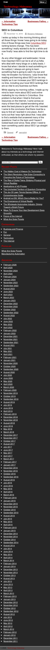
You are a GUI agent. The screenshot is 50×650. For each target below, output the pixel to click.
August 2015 (9, 515)
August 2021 (9, 345)
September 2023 (10, 285)
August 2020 (9, 372)
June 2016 (8, 485)
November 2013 (10, 572)
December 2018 (10, 416)
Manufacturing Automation (13, 253)
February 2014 (10, 563)
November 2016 (10, 470)
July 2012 (7, 617)
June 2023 (8, 291)
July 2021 (7, 348)
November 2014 (10, 536)
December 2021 (10, 336)
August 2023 (9, 288)
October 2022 (9, 309)
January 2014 (9, 566)
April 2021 (7, 354)
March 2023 (8, 297)
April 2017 (7, 455)
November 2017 (10, 437)
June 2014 (8, 551)
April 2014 (7, 557)
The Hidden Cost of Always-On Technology (22, 171)
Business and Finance (13, 228)
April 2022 (7, 327)
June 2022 (8, 321)
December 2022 (10, 303)
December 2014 (10, 533)
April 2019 (7, 411)
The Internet (8, 240)
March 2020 (8, 387)
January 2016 (9, 500)
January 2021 (9, 360)
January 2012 (9, 635)
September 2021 (10, 342)
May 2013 (7, 587)
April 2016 (7, 491)
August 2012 (9, 614)
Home (5, 2)
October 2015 (9, 509)
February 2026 (10, 264)
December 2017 (10, 434)
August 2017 (9, 443)
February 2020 (10, 390)
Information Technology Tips (10, 23)
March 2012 (8, 629)
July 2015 (7, 518)
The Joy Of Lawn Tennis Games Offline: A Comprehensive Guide (22, 194)
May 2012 (7, 623)
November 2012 (10, 605)
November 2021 (10, 339)
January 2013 (9, 599)
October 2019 (9, 396)
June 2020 (8, 378)
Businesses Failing (38, 21)
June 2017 (8, 449)
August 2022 (9, 315)
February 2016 (10, 497)
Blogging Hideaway (35, 33)
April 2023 (7, 294)
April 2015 (7, 524)
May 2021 (7, 351)
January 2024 (9, 279)
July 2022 (7, 318)
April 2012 (7, 626)
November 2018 (10, 419)
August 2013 (9, 578)
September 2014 (10, 542)
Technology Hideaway (18, 6)
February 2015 (10, 527)
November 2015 (10, 506)
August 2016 (9, 479)
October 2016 (9, 473)
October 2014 (9, 539)
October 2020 (9, 366)
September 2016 (10, 476)
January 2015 (9, 530)
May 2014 (7, 554)
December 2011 (10, 638)
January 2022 (9, 333)
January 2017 (9, 464)
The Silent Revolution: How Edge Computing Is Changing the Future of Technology (24, 176)
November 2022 (10, 306)
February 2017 (10, 461)
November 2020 (10, 363)
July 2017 (7, 446)
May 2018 (7, 428)
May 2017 (7, 452)
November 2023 (10, 282)
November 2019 (10, 393)
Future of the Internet (12, 216)
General (10, 132)
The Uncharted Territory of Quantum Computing (24, 189)
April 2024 (7, 273)
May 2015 (7, 521)
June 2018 (8, 425)
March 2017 (8, 458)
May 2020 (7, 381)
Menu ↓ (43, 2)
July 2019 (7, 404)
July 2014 (7, 548)
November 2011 (10, 641)
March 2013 (8, 593)
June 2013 (8, 584)
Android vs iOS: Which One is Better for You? (23, 198)
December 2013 (10, 569)
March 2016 (8, 494)
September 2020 (10, 369)
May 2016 (7, 488)
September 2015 (10, 512)
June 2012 (8, 620)
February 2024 (10, 276)
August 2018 (9, 422)
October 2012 (9, 608)
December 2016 (10, 467)
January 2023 (9, 300)
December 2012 (10, 602)
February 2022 (10, 330)
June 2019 (8, 408)
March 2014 (8, 560)
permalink (23, 132)
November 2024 (10, 270)
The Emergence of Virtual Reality (18, 201)
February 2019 (10, 413)
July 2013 (7, 581)
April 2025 (7, 267)
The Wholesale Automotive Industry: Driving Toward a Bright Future (22, 206)
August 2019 (9, 402)
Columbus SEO (38, 43)
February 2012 (10, 632)
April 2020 (7, 384)
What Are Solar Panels (13, 219)
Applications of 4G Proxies (15, 186)
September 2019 (10, 399)
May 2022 (7, 324)
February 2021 (10, 357)
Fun (5, 231)
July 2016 (7, 482)
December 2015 (10, 503)
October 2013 (9, 575)
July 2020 (7, 375)
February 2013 (10, 596)
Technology (8, 237)
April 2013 (7, 590)
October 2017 (9, 440)
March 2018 (8, 431)
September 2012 (10, 611)
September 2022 (10, 312)
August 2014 (9, 545)
